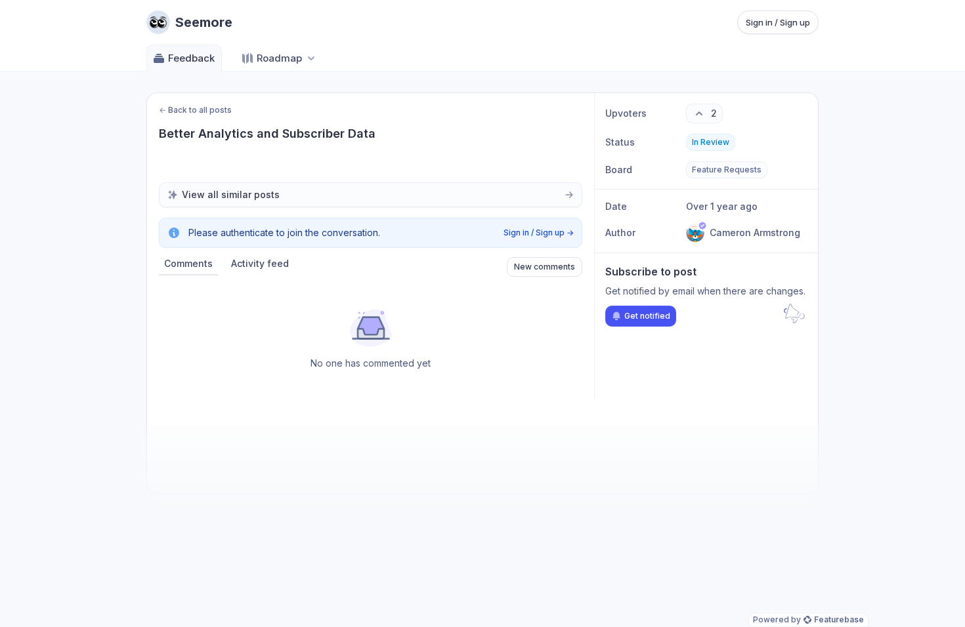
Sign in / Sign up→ (539, 232)
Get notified (647, 316)
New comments (544, 267)
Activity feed (260, 263)
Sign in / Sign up (778, 22)
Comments (188, 263)
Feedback (191, 58)
